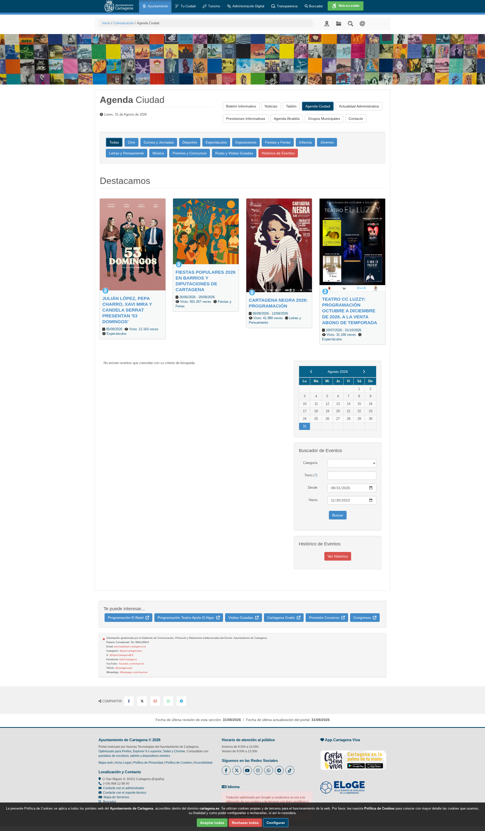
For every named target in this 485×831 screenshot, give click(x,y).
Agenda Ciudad (317, 106)
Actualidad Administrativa (359, 106)
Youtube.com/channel (131, 663)
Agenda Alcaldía (287, 119)
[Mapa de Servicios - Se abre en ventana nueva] (326, 23)
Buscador (315, 6)
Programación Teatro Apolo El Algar (187, 618)
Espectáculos (216, 142)
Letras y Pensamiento (126, 153)
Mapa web (106, 762)
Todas (114, 142)
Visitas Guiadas (241, 618)
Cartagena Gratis (282, 618)
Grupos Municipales (324, 119)
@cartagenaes (123, 668)
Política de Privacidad (148, 762)
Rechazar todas (245, 823)
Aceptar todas (212, 823)
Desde (312, 487)
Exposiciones (245, 142)
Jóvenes (327, 142)
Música (158, 153)
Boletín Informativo (241, 106)
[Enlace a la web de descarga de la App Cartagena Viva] (353, 757)
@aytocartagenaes (130, 650)
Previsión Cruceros (325, 618)
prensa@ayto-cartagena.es (130, 646)
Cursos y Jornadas (159, 142)
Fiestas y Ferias (277, 142)
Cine (131, 142)
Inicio (106, 23)
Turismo (213, 6)
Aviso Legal (123, 762)
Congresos (363, 618)
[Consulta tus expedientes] (338, 23)
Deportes (189, 142)
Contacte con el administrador (123, 788)
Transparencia (287, 6)
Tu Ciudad (188, 6)
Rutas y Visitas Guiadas (234, 153)
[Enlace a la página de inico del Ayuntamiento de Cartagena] (119, 6)
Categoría (310, 463)
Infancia (305, 142)
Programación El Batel (127, 618)
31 (304, 426)
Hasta (313, 500)
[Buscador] (350, 23)
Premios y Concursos (190, 153)
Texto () (310, 475)
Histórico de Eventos (278, 153)
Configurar (275, 823)
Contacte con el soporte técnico (124, 792)
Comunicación (123, 23)
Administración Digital (248, 6)
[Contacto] (362, 23)
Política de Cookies (178, 762)
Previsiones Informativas (245, 119)
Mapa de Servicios (115, 797)
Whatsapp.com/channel (134, 672)
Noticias (271, 106)
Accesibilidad (203, 762)
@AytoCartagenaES (121, 655)
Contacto (356, 119)
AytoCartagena (128, 659)
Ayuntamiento (157, 6)
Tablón (291, 106)
